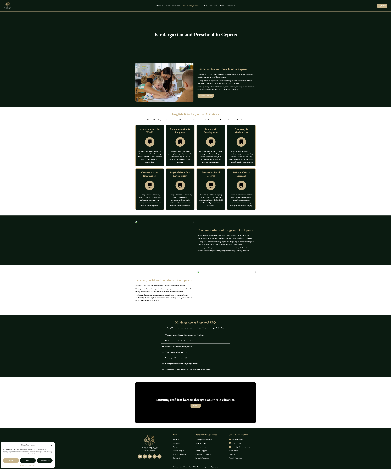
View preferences (45, 460)
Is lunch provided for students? (176, 358)
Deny (27, 460)
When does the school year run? (176, 352)
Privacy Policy (31, 465)
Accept (11, 460)
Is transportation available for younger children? (182, 363)
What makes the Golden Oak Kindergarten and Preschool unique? (188, 369)
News (222, 6)
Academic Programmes (191, 6)
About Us (159, 6)
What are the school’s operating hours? (178, 346)
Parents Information (173, 6)
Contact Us (231, 6)
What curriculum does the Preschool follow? (180, 341)
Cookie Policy (23, 465)
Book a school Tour (210, 6)
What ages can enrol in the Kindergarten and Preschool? (184, 335)
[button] (52, 445)
